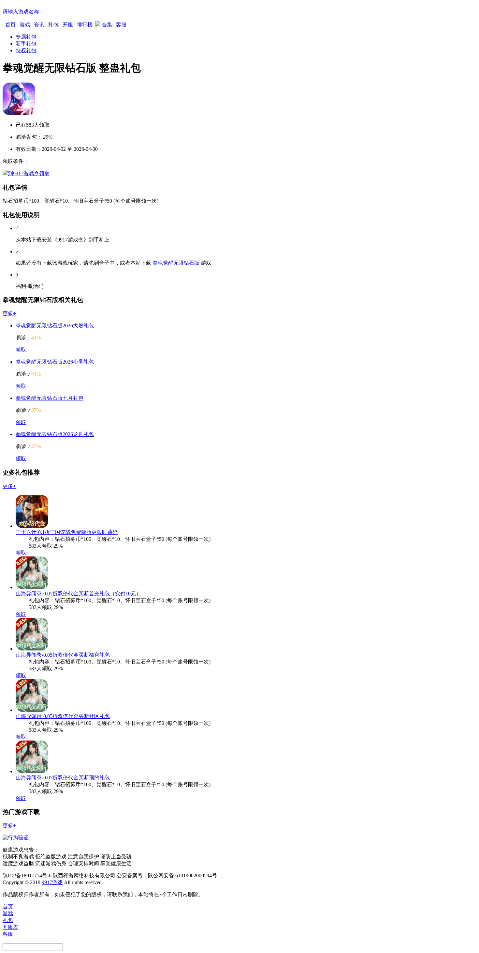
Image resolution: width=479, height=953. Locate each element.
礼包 (53, 24)
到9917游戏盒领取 (29, 173)
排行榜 (85, 24)
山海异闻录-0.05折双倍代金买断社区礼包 (63, 716)
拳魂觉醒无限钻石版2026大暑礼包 (55, 325)
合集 (106, 24)
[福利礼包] (32, 648)
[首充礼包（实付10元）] (32, 587)
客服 (120, 24)
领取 (21, 349)
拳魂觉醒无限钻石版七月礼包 (49, 398)
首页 (10, 24)
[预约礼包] (32, 771)
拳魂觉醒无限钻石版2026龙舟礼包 (55, 434)
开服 (67, 24)
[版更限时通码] (32, 526)
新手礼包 (26, 43)
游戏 (24, 24)
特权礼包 (26, 50)
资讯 (39, 24)
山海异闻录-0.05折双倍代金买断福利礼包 (63, 655)
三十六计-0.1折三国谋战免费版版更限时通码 (67, 532)
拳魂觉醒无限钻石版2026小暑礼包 (55, 362)
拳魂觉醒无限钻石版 (175, 263)
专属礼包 (26, 36)
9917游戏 (52, 882)
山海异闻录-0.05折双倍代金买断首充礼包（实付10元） (78, 593)
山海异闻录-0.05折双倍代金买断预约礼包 (63, 777)
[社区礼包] (32, 710)
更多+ (9, 313)
